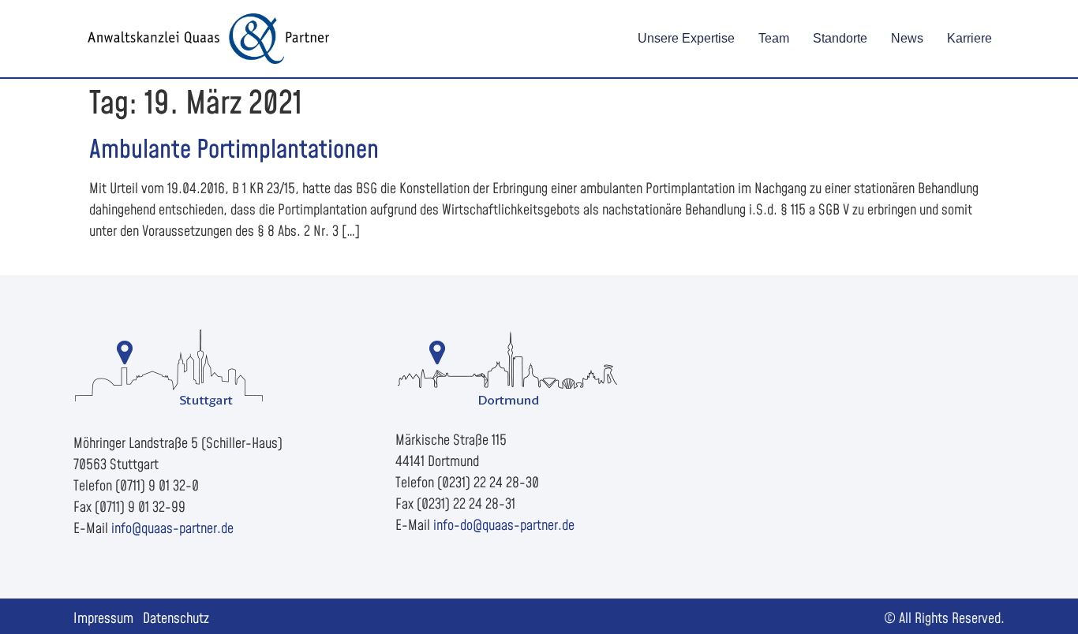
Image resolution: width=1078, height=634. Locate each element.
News (907, 38)
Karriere (969, 38)
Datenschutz (176, 618)
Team (773, 38)
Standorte (840, 38)
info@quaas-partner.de (172, 529)
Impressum (103, 618)
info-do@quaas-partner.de (504, 525)
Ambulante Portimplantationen (234, 150)
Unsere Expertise (686, 38)
